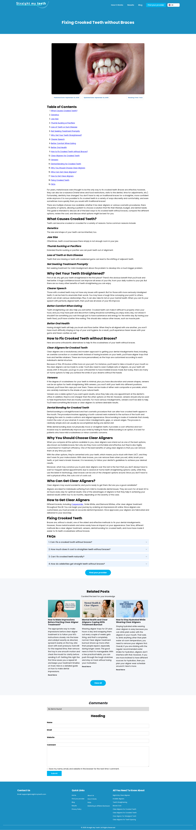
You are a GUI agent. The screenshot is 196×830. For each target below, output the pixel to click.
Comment (51, 745)
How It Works (117, 5)
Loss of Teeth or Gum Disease (64, 127)
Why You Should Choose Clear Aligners (68, 168)
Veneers (54, 160)
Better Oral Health (59, 147)
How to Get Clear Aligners (62, 176)
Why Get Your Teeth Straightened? (66, 135)
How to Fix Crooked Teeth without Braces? (69, 151)
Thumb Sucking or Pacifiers (63, 123)
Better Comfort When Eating (63, 143)
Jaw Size (54, 119)
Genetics (55, 115)
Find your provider (156, 5)
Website (50, 737)
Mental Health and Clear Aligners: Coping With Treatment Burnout (94, 622)
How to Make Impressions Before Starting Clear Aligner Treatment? (63, 622)
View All (98, 683)
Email (49, 730)
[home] (32, 5)
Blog (140, 5)
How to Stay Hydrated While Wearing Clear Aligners (130, 621)
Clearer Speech (58, 139)
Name (49, 722)
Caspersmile (77, 504)
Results (130, 5)
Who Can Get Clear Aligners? (64, 172)
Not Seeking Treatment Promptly (65, 131)
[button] (98, 542)
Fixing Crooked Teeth (60, 180)
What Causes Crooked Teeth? (64, 110)
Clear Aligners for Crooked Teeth (65, 155)
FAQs (53, 184)
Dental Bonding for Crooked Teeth (66, 164)
